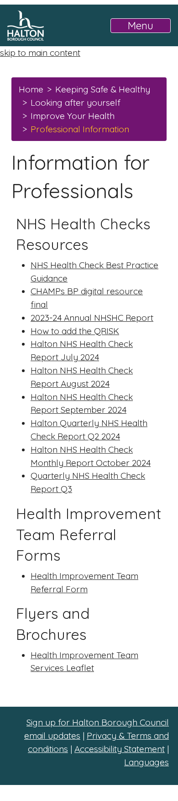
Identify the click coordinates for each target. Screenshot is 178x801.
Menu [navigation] (140, 25)
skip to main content (40, 52)
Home (31, 89)
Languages (146, 762)
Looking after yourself (75, 102)
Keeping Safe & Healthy (102, 89)
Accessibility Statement (119, 748)
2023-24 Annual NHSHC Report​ (92, 317)
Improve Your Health (73, 115)
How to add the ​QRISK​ (75, 330)
